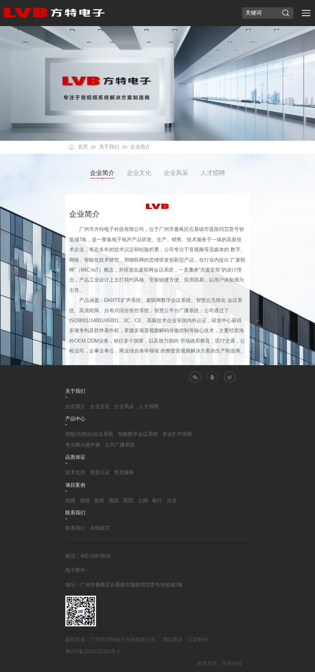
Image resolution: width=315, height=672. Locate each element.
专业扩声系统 (177, 434)
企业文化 (139, 173)
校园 (70, 500)
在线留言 (100, 528)
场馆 (85, 500)
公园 (143, 500)
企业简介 (140, 147)
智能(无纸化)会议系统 (89, 434)
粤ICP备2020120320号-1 (92, 651)
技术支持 (75, 472)
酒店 (114, 500)
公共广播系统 (120, 445)
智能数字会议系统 (138, 434)
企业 (172, 500)
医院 (128, 500)
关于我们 (109, 147)
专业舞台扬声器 (82, 445)
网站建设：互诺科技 (185, 639)
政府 (99, 500)
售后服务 (124, 472)
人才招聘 (213, 173)
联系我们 (75, 528)
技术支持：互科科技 (219, 663)
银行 (157, 500)
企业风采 (176, 173)
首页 (83, 147)
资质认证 (100, 472)
